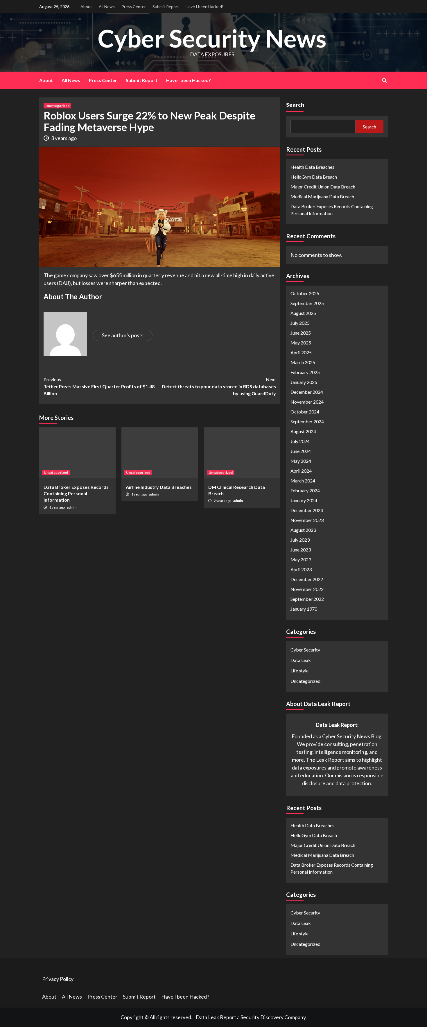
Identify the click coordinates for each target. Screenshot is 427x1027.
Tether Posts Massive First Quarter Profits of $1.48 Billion (99, 386)
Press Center (133, 6)
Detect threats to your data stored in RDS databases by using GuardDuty (219, 386)
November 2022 (307, 589)
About (86, 6)
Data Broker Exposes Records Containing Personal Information (76, 493)
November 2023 (307, 520)
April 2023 (301, 569)
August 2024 (303, 431)
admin (71, 507)
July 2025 (300, 323)
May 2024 (300, 461)
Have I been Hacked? (205, 6)
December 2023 (306, 510)
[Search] (384, 80)
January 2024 (303, 500)
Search (295, 104)
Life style (299, 670)
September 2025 (307, 303)
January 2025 (303, 382)
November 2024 (307, 401)
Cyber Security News (212, 38)
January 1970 (303, 609)
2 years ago (223, 500)
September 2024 (307, 421)
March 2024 (302, 480)
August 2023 (303, 530)
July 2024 (300, 441)
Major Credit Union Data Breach (322, 186)
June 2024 (300, 451)
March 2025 (302, 362)
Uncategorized (57, 106)
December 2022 (306, 579)
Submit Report (165, 6)
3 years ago (64, 138)
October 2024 (304, 411)
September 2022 (307, 599)
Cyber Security (305, 649)
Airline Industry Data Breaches (159, 487)
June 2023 (300, 549)
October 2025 (304, 293)
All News (107, 6)
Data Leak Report (216, 1017)
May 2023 (300, 559)
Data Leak (300, 660)
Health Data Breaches (312, 167)
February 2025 (305, 372)
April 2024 (301, 470)
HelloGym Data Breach (313, 176)
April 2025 (301, 352)
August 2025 (303, 313)
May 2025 (300, 342)
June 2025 (300, 332)
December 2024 (306, 392)
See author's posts (122, 335)
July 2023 (300, 539)
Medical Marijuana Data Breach (322, 196)
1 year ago (57, 507)
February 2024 (305, 490)
